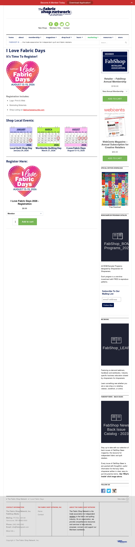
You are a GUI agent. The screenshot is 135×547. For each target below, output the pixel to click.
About (21, 37)
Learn (79, 37)
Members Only (55, 28)
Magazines (50, 37)
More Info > (10, 531)
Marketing (92, 37)
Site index (121, 499)
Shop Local (66, 37)
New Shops (42, 28)
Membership (34, 37)
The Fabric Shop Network (67, 11)
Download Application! (80, 2)
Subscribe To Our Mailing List (111, 292)
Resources (107, 37)
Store (120, 37)
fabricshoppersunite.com (33, 109)
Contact (66, 28)
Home (11, 37)
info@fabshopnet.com (20, 527)
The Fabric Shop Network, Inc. (27, 540)
